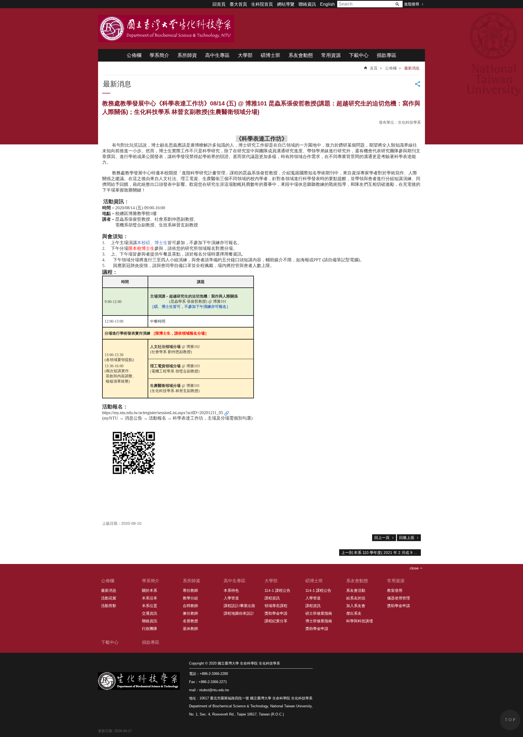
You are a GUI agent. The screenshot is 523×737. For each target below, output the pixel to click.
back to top (510, 720)
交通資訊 (149, 613)
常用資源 (331, 55)
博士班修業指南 (318, 621)
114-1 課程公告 (277, 590)
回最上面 (406, 537)
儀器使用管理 (398, 598)
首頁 (374, 68)
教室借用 (394, 590)
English (327, 4)
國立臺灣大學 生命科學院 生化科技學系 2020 (166, 28)
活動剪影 (108, 605)
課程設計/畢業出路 (239, 605)
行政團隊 (149, 628)
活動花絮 (108, 598)
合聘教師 (190, 605)
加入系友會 (355, 605)
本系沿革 (149, 598)
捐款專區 (386, 55)
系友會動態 (300, 55)
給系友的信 (355, 598)
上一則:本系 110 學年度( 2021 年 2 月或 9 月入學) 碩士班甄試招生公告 (381, 552)
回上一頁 (382, 537)
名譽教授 (190, 621)
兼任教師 (190, 613)
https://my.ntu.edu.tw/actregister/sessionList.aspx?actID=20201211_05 (162, 412)
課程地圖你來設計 (239, 613)
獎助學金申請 (275, 613)
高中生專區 (217, 55)
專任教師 (190, 590)
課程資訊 (272, 598)
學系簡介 (159, 55)
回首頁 (219, 4)
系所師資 (187, 55)
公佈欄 (134, 55)
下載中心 (359, 55)
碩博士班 (270, 55)
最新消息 (411, 68)
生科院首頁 (262, 4)
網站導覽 (285, 4)
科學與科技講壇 (359, 621)
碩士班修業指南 (318, 613)
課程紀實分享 (275, 621)
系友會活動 (355, 590)
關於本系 (149, 590)
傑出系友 (353, 613)
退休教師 (190, 628)
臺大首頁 (238, 4)
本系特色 (231, 590)
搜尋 (397, 4)
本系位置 (149, 605)
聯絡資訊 (307, 4)
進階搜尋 (411, 4)
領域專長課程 (275, 605)
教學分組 (190, 598)
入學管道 (231, 598)
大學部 (245, 55)
